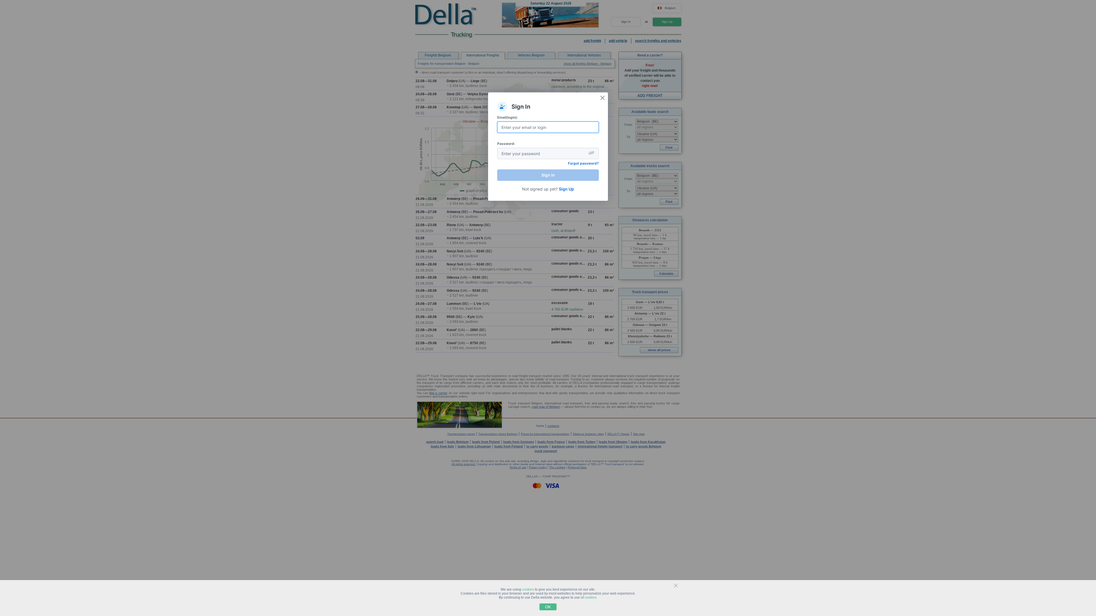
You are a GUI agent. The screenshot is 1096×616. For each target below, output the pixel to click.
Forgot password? (583, 163)
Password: (506, 143)
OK (548, 607)
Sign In (548, 175)
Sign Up (566, 189)
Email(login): (507, 117)
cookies (528, 589)
